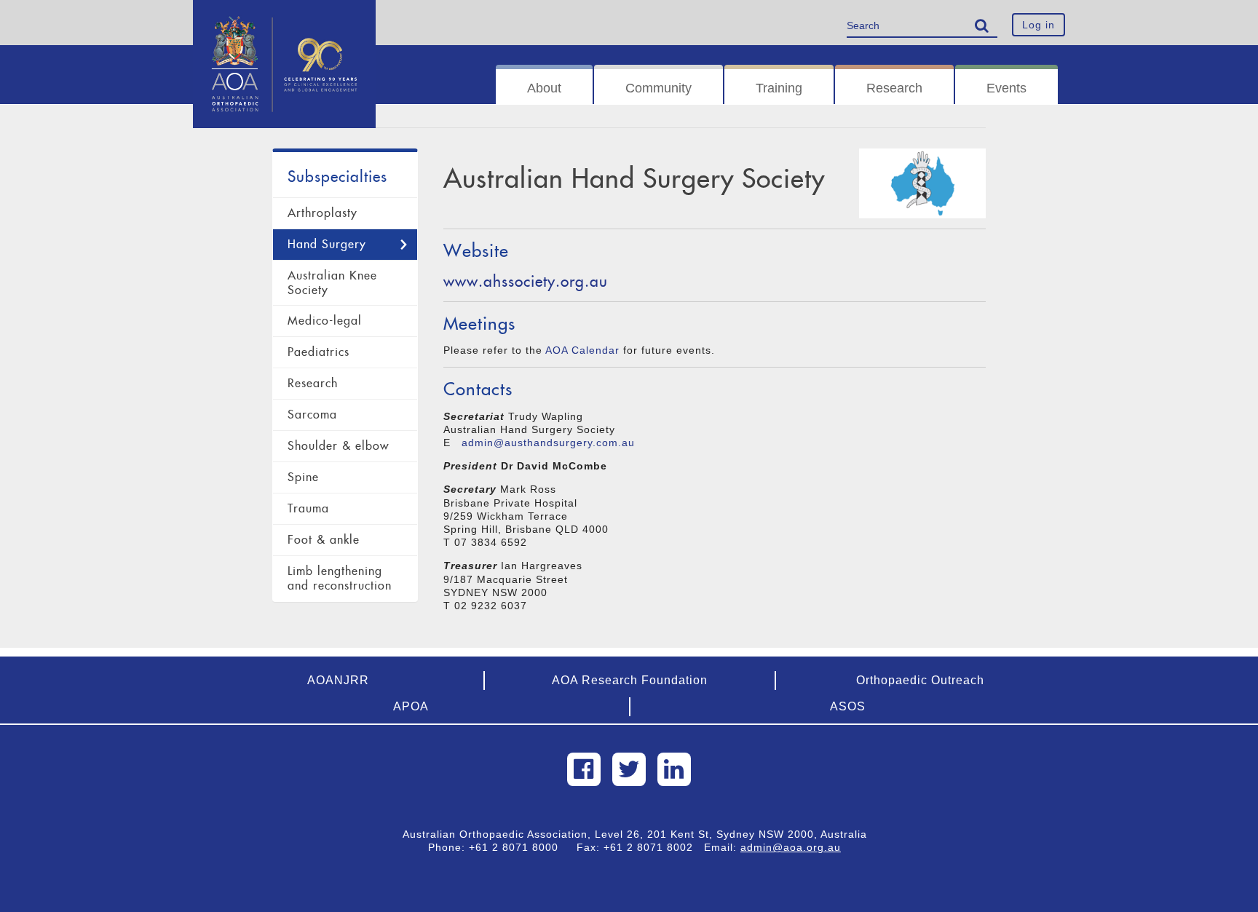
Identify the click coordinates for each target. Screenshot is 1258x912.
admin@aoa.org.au (790, 847)
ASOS (848, 706)
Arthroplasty (322, 213)
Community (658, 88)
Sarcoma (312, 414)
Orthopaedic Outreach (920, 680)
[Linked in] (674, 769)
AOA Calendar (582, 350)
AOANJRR (338, 680)
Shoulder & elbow (338, 445)
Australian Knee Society (332, 283)
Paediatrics (318, 352)
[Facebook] (584, 769)
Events (1006, 88)
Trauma (308, 508)
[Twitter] (629, 769)
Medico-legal (325, 320)
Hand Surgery (327, 244)
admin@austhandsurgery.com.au (548, 442)
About (544, 88)
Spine (303, 477)
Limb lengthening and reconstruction (340, 578)
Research (894, 88)
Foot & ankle (324, 539)
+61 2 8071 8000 (519, 847)
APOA (411, 706)
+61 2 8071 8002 (654, 847)
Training (779, 88)
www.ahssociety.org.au (525, 281)
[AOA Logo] (284, 18)
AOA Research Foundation (630, 680)
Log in (1038, 25)
